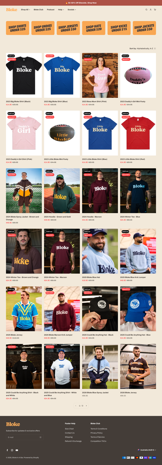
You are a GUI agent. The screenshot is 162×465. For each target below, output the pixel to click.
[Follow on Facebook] (7, 450)
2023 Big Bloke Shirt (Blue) (56, 101)
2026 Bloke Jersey (128, 393)
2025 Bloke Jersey (14, 335)
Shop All (24, 10)
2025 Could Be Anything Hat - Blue (135, 335)
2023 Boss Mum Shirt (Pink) (94, 101)
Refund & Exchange (73, 441)
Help (60, 10)
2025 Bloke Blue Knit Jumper (133, 277)
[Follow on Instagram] (12, 450)
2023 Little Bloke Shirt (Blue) (94, 159)
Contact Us (69, 433)
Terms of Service (98, 437)
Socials (71, 10)
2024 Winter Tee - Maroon (55, 277)
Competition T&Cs (98, 441)
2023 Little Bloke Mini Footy (56, 159)
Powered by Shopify (31, 458)
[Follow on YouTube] (17, 450)
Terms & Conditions (99, 429)
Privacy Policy (96, 433)
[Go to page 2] (86, 405)
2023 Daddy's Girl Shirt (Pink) (19, 159)
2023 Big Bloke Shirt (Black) (18, 101)
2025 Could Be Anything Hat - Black (97, 335)
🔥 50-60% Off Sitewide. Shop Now (81, 3)
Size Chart (69, 429)
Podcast (50, 10)
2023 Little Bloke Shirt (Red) (132, 159)
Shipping (68, 437)
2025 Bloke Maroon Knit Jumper (58, 335)
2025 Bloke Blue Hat (91, 277)
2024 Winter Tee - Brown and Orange (22, 277)
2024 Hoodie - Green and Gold (57, 217)
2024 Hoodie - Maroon (92, 217)
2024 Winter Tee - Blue (130, 217)
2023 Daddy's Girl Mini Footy (132, 101)
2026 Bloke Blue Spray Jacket (95, 393)
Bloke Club (38, 10)
